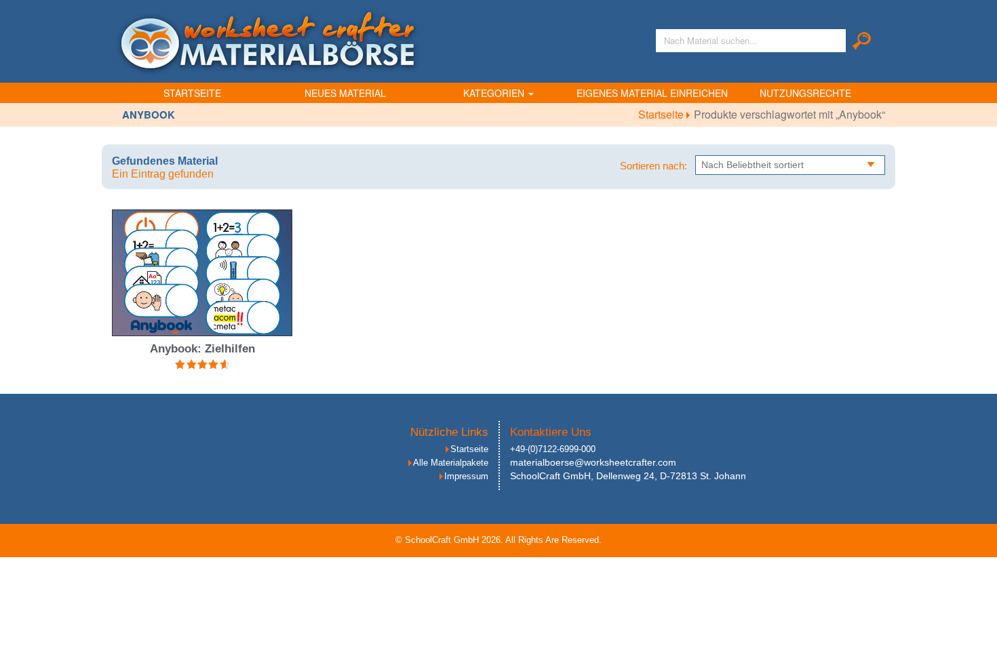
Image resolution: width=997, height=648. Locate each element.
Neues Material (345, 93)
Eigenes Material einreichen (652, 93)
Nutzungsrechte (805, 93)
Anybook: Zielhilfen (202, 348)
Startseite (192, 93)
